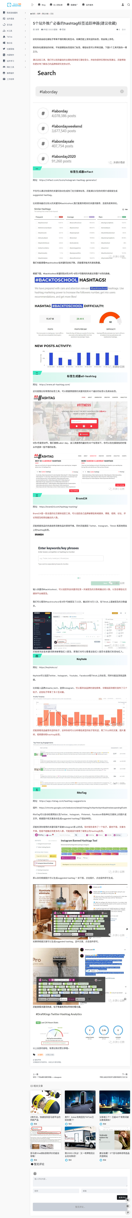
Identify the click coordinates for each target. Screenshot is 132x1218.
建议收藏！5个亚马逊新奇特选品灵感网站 (114, 1154)
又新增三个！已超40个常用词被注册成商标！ (114, 1118)
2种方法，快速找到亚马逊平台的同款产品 (45, 1118)
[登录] (122, 5)
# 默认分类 (50, 1055)
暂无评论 (39, 1164)
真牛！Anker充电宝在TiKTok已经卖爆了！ (79, 1118)
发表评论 (122, 1197)
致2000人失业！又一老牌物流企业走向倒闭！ (80, 1154)
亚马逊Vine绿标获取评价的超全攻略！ (44, 1154)
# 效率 (40, 1055)
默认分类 (45, 14)
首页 (33, 14)
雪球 (63, 29)
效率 (38, 14)
